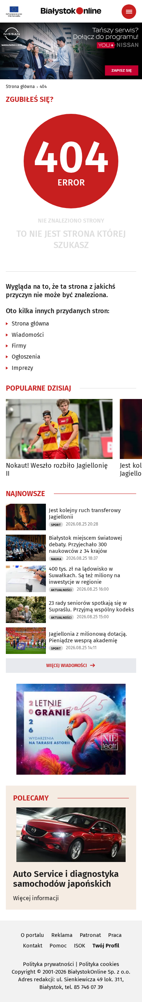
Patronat (90, 935)
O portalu (32, 935)
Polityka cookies (99, 964)
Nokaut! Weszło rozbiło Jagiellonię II (57, 470)
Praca (115, 935)
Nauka (56, 559)
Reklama (61, 935)
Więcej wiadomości (66, 665)
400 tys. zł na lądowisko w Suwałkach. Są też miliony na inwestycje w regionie (84, 575)
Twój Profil (105, 945)
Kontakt (32, 945)
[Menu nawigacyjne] (129, 11)
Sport (56, 525)
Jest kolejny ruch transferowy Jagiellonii (85, 513)
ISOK (79, 945)
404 (43, 86)
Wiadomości (28, 334)
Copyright (23, 972)
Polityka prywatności (48, 964)
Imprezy (22, 367)
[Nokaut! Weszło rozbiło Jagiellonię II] (59, 429)
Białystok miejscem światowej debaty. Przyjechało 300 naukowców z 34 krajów (85, 544)
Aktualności (61, 590)
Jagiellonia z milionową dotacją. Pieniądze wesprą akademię (88, 637)
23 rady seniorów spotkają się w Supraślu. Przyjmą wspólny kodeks (91, 606)
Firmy (19, 345)
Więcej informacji (36, 898)
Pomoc (58, 945)
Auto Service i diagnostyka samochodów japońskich (66, 879)
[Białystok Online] (71, 11)
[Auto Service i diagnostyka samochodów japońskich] (71, 834)
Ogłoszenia (26, 356)
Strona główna (20, 86)
